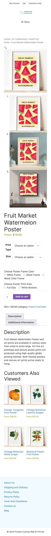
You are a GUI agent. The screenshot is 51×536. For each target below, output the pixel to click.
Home (7, 39)
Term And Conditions (15, 501)
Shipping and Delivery (16, 487)
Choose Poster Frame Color (19, 271)
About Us (9, 482)
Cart (24, 3)
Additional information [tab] (21, 322)
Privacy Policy (11, 492)
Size (8, 256)
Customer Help (35, 3)
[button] (5, 47)
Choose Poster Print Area (18, 284)
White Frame (13, 275)
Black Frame (33, 275)
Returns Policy (12, 496)
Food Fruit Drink (37, 306)
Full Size (11, 287)
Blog (6, 510)
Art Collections (19, 39)
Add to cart (21, 296)
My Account (15, 3)
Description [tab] (14, 316)
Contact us (10, 506)
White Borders (29, 287)
